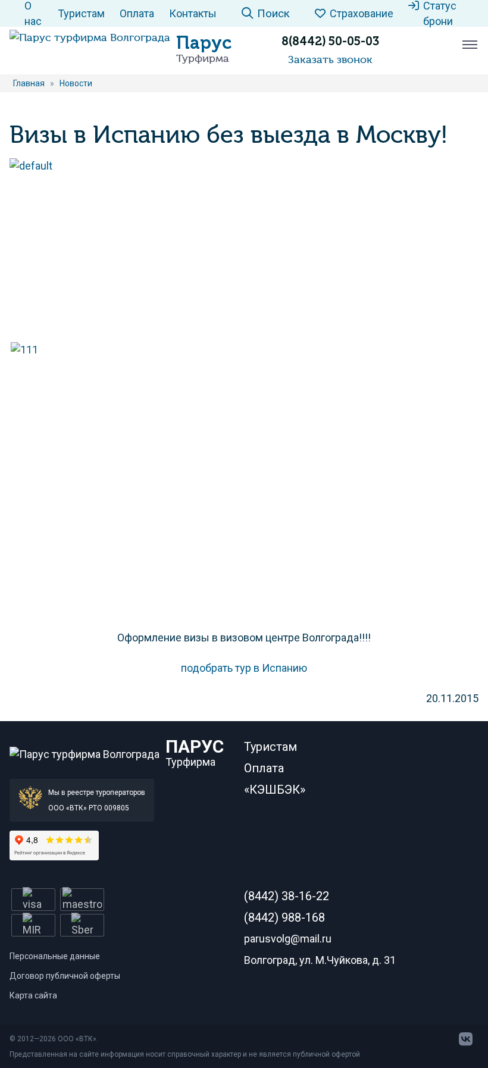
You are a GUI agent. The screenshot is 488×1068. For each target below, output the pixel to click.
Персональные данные (55, 956)
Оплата (137, 13)
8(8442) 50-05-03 (330, 41)
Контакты (193, 13)
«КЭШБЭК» (274, 789)
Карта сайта (33, 995)
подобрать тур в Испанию (244, 668)
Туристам (81, 13)
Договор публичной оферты (65, 976)
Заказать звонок (330, 59)
